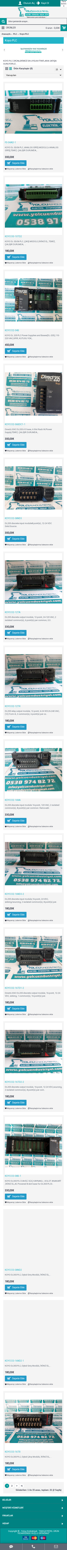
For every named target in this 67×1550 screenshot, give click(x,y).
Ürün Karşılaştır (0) (23, 68)
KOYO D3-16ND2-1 (14, 1360)
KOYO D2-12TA (12, 612)
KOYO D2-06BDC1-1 (15, 424)
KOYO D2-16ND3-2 (14, 894)
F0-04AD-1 (10, 142)
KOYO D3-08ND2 (13, 1270)
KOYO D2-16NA (13, 800)
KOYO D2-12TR (12, 706)
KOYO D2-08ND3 (13, 518)
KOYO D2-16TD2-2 (14, 1082)
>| (21, 1486)
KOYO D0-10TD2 (13, 236)
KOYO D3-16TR (12, 1451)
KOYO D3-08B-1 (13, 1176)
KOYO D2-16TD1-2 (14, 988)
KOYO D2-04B (12, 330)
